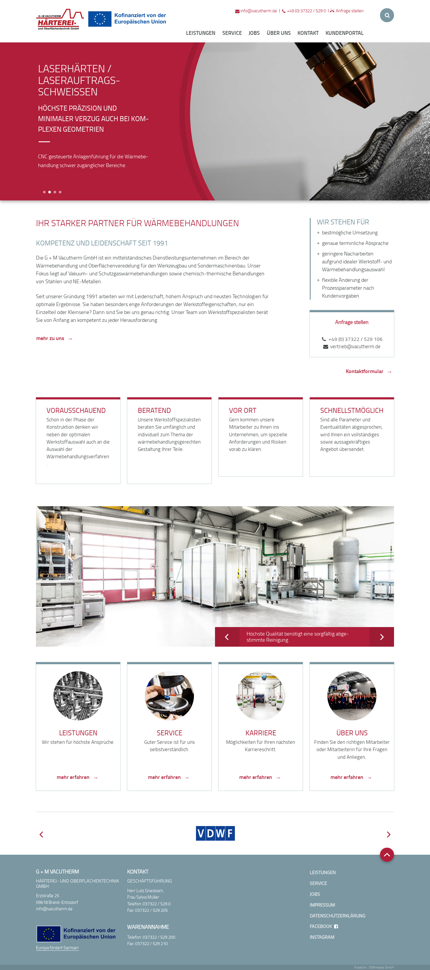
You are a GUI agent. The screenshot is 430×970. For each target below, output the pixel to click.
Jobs (254, 32)
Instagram (322, 937)
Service (232, 32)
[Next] (381, 637)
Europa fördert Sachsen (57, 947)
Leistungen (200, 32)
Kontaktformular (364, 371)
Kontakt (308, 32)
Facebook (321, 926)
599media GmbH (381, 967)
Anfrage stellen (350, 10)
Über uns (279, 32)
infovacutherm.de (258, 10)
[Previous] (227, 637)
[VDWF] (215, 833)
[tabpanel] (95, 116)
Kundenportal (345, 32)
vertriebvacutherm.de (355, 346)
